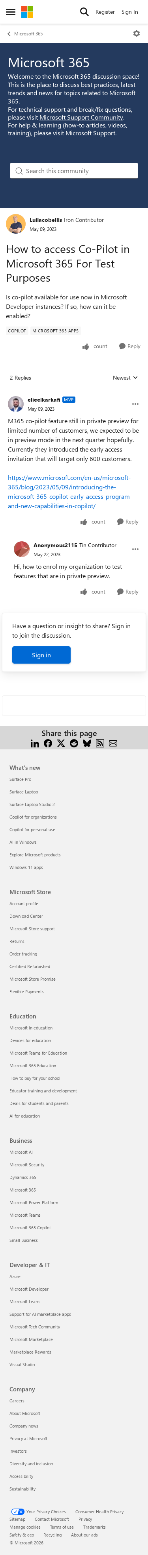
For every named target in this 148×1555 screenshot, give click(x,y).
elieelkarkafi (44, 399)
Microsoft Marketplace (31, 1339)
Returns (16, 941)
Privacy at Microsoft (28, 1438)
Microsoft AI (21, 1152)
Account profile (23, 903)
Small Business (23, 1240)
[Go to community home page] (27, 12)
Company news (23, 1426)
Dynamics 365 (22, 1177)
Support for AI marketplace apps (40, 1314)
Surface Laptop (23, 792)
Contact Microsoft (52, 1519)
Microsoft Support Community (81, 117)
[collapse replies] (74, 393)
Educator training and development (43, 1091)
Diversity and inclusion (31, 1463)
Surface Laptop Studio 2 (32, 804)
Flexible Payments (26, 991)
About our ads (84, 1535)
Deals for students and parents (39, 1103)
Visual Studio (22, 1364)
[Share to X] (61, 742)
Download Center (26, 916)
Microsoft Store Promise (32, 979)
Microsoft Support (90, 133)
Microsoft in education (30, 1028)
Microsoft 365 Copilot (30, 1227)
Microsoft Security (26, 1165)
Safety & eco (21, 1535)
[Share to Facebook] (48, 742)
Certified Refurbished (29, 966)
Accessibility (21, 1476)
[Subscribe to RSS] (100, 742)
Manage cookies (25, 1527)
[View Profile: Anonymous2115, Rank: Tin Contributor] (22, 549)
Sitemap (17, 1519)
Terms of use (62, 1527)
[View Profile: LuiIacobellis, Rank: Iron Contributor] (16, 224)
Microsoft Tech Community (34, 1327)
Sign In (130, 11)
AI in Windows (23, 842)
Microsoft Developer (29, 1289)
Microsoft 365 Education (32, 1065)
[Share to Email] (113, 742)
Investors (18, 1451)
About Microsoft (24, 1413)
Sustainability (22, 1489)
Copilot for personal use (32, 829)
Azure (15, 1276)
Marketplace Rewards (30, 1352)
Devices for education (30, 1040)
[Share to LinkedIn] (35, 742)
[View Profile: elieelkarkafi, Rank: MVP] (16, 404)
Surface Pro (20, 779)
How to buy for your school (34, 1078)
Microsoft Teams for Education (38, 1053)
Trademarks (94, 1527)
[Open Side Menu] (10, 12)
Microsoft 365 (28, 33)
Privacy (85, 1519)
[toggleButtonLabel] (136, 33)
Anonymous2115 (55, 545)
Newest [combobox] (125, 378)
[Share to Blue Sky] (87, 742)
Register (105, 11)
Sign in (41, 655)
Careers (16, 1401)
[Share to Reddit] (74, 742)
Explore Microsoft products (35, 855)
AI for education (24, 1116)
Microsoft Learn (24, 1301)
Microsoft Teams (25, 1215)
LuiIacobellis (46, 219)
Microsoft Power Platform (33, 1202)
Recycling (52, 1535)
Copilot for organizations (33, 817)
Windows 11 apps (26, 867)
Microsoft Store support (32, 929)
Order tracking (23, 954)
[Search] (84, 12)
